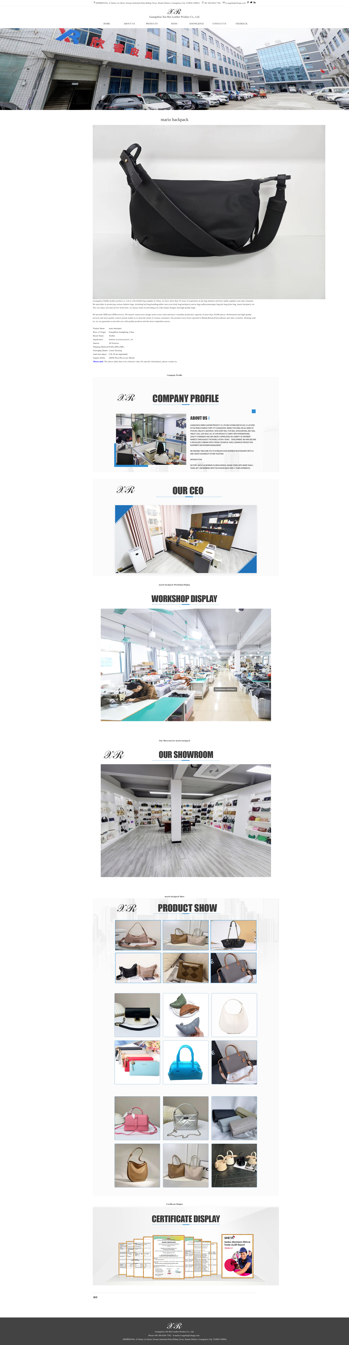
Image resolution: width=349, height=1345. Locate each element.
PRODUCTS (152, 23)
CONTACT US (219, 23)
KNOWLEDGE (196, 23)
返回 (95, 1297)
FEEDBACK (242, 23)
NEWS (174, 23)
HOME (106, 23)
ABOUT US (129, 23)
